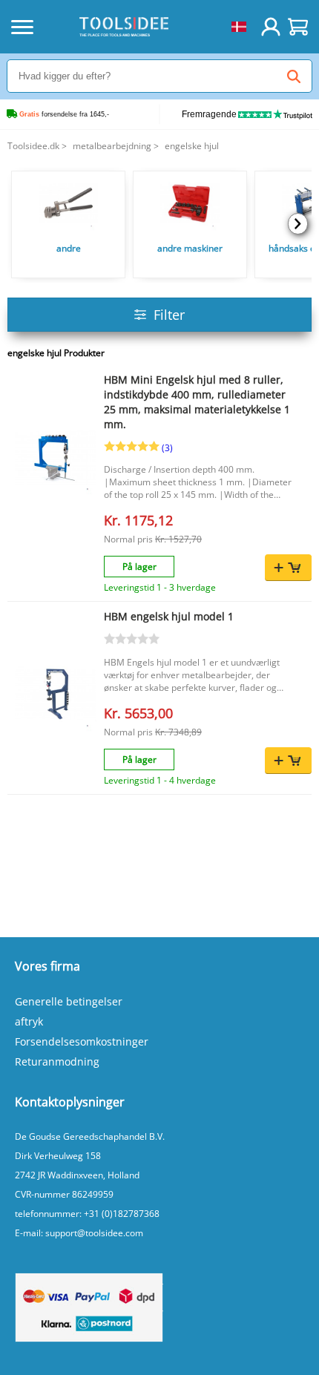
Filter (169, 315)
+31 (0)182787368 (122, 1213)
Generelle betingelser (68, 1001)
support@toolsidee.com (94, 1233)
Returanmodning (57, 1061)
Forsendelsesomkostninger (81, 1041)
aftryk (29, 1021)
